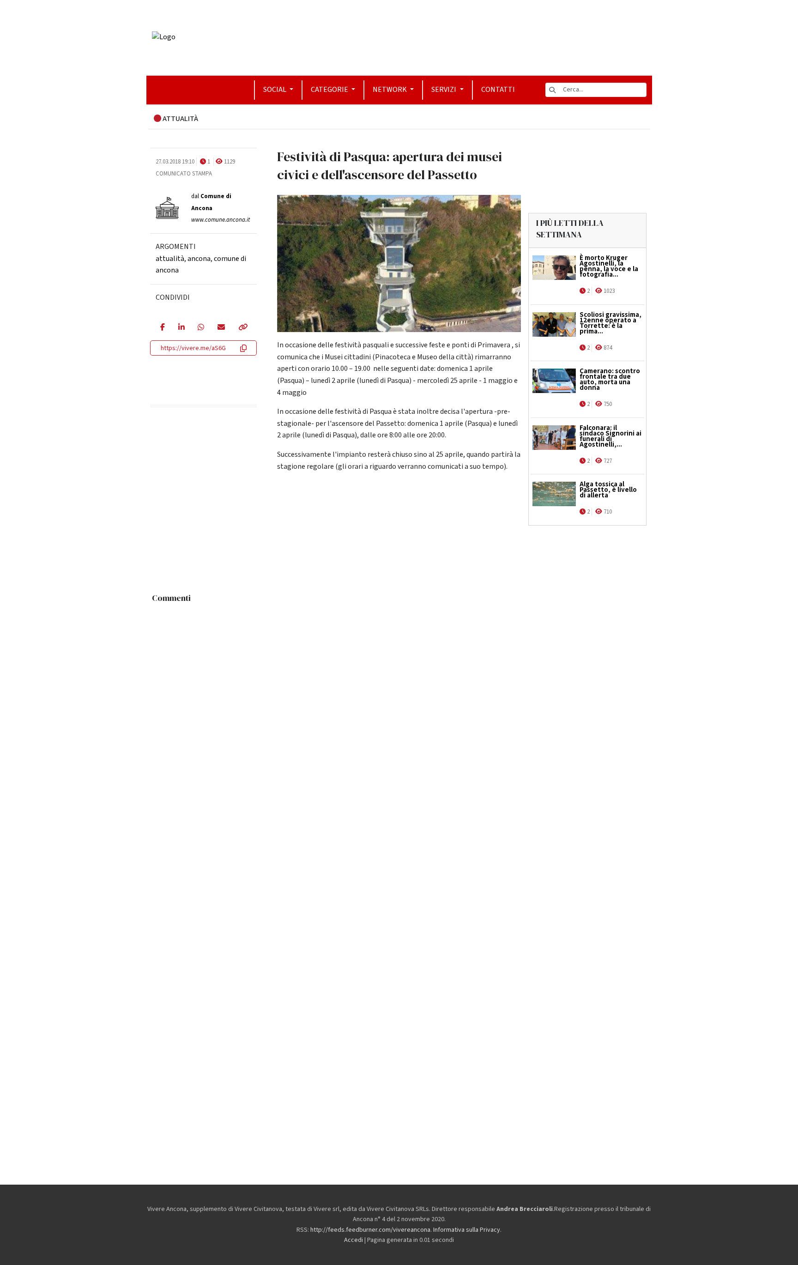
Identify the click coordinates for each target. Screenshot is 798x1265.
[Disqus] (399, 722)
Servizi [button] (444, 90)
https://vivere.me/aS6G (193, 348)
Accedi (353, 1240)
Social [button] (275, 90)
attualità (170, 258)
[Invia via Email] (221, 328)
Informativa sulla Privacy (466, 1230)
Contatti (498, 90)
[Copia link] (242, 328)
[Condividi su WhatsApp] (200, 328)
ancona (199, 258)
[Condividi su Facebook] (162, 328)
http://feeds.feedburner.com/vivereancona (370, 1230)
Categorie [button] (330, 90)
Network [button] (390, 90)
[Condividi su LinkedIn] (181, 328)
